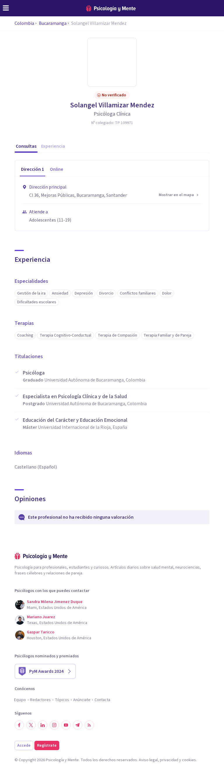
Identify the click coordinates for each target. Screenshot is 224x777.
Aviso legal (148, 760)
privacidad (169, 760)
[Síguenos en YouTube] (66, 725)
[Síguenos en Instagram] (54, 725)
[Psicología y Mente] (111, 8)
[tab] (32, 169)
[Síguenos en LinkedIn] (42, 725)
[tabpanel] (112, 204)
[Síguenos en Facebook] (19, 725)
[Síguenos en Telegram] (77, 725)
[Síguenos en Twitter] (31, 725)
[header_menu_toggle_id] (6, 8)
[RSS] (89, 725)
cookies (189, 760)
